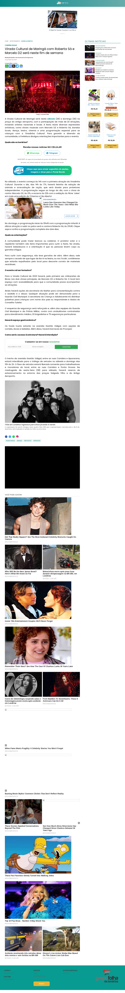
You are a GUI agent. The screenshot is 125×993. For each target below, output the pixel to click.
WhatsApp (34, 153)
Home (6, 41)
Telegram (53, 153)
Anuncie (41, 983)
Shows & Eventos (27, 41)
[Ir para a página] (62, 3)
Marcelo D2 (27, 440)
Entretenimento (15, 41)
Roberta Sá (37, 440)
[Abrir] (2, 3)
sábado (51, 118)
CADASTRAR (66, 347)
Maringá (19, 440)
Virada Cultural (10, 440)
